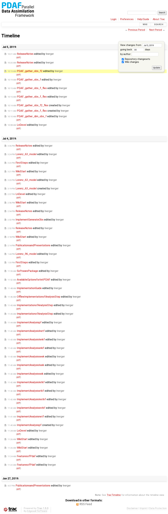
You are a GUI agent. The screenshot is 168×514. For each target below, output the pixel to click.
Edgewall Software (37, 511)
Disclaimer (132, 508)
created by (39, 105)
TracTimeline (114, 495)
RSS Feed (86, 504)
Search (158, 24)
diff (18, 57)
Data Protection (158, 508)
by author (125, 54)
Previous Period (136, 30)
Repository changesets (137, 59)
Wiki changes (131, 62)
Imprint (143, 508)
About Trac (159, 19)
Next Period (155, 30)
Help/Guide (143, 19)
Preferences (127, 19)
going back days (135, 49)
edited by (31, 53)
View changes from (131, 45)
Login (113, 19)
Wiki (145, 24)
